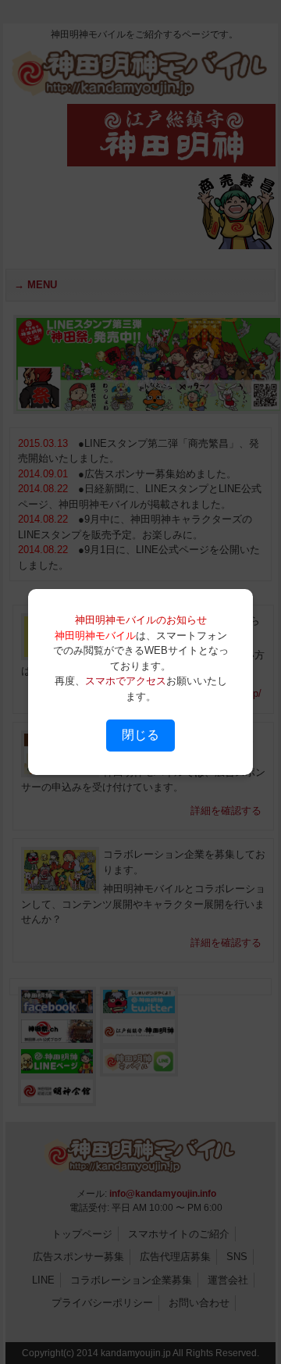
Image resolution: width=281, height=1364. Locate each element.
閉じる (140, 734)
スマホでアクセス (125, 681)
